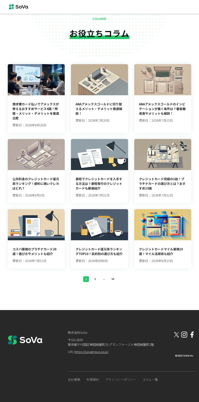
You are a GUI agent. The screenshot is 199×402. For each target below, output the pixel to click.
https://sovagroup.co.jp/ (91, 351)
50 (113, 279)
